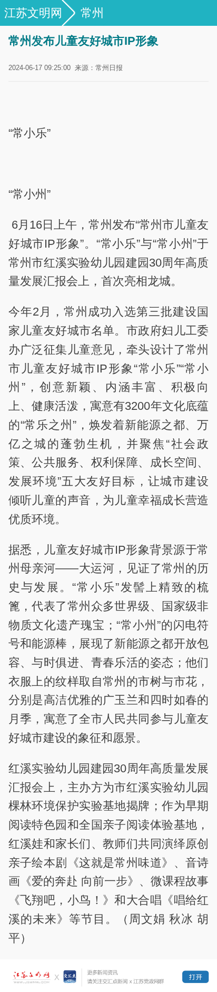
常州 (92, 12)
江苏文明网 (33, 12)
